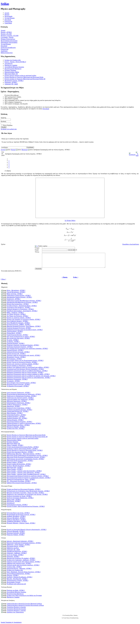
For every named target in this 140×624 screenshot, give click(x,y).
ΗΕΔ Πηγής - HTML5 (13, 501)
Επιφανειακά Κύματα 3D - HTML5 (17, 411)
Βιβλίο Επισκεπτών (7, 52)
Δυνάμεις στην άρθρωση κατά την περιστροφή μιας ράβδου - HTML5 (28, 367)
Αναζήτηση (4, 51)
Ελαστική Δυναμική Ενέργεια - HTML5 (19, 328)
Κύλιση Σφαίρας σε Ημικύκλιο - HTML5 (19, 365)
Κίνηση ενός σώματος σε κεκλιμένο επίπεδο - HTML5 (23, 319)
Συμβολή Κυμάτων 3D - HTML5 (17, 418)
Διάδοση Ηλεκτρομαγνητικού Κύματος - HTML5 (22, 483)
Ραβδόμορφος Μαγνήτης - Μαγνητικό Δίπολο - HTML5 (24, 454)
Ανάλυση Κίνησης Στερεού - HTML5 (18, 352)
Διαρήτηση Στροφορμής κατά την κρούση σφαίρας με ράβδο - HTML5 (28, 374)
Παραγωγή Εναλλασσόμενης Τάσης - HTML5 (21, 479)
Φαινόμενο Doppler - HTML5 (16, 427)
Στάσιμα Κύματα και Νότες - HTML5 (18, 425)
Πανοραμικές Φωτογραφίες (9, 42)
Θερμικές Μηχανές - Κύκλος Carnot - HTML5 (21, 523)
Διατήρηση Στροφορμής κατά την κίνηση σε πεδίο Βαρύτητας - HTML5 (28, 377)
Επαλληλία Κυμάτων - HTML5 (16, 415)
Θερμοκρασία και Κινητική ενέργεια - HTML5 (21, 514)
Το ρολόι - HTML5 (13, 340)
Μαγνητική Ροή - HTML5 (15, 467)
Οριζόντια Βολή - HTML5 (15, 331)
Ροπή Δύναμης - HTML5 (14, 359)
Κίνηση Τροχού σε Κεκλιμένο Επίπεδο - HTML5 (22, 362)
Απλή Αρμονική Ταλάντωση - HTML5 (18, 392)
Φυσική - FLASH (6, 34)
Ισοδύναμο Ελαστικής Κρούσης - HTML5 (20, 347)
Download (8, 20)
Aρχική (7, 13)
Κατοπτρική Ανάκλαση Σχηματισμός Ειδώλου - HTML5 (24, 543)
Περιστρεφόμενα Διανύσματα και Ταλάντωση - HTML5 (24, 394)
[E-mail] (137, 153)
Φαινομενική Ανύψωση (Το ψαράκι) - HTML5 (21, 558)
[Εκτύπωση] (132, 153)
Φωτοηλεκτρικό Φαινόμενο (13, 68)
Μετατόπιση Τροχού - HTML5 (14, 80)
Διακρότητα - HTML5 (13, 406)
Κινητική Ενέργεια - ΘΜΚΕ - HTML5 (18, 324)
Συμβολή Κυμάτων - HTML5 (16, 416)
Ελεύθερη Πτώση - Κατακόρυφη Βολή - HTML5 (22, 306)
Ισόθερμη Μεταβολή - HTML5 (16, 519)
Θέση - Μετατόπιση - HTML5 (16, 290)
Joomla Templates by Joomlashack (11, 622)
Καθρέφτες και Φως (13, 548)
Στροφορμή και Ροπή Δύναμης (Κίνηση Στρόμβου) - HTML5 (25, 369)
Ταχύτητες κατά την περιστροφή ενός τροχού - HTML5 (23, 355)
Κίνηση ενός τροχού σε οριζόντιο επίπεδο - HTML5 (22, 364)
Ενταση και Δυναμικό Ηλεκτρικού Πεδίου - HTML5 (23, 447)
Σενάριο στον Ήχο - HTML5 (15, 428)
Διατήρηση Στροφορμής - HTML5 (17, 379)
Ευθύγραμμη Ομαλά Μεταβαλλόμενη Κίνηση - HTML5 (24, 300)
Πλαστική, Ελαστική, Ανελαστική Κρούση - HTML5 (23, 345)
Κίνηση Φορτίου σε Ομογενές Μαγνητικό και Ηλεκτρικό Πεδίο (24, 77)
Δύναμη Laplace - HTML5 (15, 462)
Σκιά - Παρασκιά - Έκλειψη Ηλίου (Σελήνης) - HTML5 (23, 572)
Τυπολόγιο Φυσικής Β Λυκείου (16, 609)
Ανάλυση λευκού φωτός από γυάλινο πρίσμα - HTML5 (23, 561)
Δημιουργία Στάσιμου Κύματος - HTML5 (19, 421)
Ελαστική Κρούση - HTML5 (15, 343)
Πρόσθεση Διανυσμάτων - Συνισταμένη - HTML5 (22, 311)
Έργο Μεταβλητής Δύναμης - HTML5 (18, 323)
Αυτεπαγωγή (8, 63)
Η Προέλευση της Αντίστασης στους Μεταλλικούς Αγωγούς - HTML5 (28, 491)
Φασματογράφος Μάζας (12, 72)
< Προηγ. (65, 277)
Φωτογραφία (8, 16)
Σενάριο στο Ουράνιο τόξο (13, 60)
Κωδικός (3, 121)
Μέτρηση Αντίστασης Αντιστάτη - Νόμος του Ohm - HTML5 (25, 492)
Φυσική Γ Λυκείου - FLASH (9, 35)
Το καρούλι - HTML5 (13, 381)
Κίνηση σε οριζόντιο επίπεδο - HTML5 (19, 318)
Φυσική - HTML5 (6, 32)
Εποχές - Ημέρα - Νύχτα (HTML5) (15, 62)
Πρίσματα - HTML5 (11, 82)
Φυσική (7, 14)
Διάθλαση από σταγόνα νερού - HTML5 (19, 563)
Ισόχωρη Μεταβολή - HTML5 (16, 518)
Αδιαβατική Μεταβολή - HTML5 (17, 521)
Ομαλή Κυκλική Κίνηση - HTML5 (17, 335)
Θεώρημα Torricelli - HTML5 (16, 533)
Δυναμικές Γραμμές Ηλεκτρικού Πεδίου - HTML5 (22, 448)
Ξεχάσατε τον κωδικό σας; (9, 129)
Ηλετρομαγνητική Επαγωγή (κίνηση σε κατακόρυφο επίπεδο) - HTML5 (28, 477)
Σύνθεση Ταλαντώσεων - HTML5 (17, 404)
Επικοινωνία (8, 21)
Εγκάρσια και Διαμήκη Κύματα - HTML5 (19, 409)
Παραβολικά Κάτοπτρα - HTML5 (17, 551)
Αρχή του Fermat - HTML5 (15, 555)
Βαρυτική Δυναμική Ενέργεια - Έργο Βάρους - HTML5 (24, 326)
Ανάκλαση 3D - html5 (11, 84)
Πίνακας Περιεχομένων (8, 39)
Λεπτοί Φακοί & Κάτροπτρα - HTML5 (18, 573)
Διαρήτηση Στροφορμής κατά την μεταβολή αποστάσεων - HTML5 (27, 371)
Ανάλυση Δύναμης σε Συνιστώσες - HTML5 (20, 309)
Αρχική (3, 30)
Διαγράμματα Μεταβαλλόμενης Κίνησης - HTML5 (22, 302)
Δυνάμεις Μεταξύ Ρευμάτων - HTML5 (18, 466)
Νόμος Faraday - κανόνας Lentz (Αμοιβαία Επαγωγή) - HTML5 (26, 474)
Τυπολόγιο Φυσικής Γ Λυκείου (16, 610)
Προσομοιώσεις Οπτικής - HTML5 (17, 580)
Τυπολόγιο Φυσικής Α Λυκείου (16, 607)
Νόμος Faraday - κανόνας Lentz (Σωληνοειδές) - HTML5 (24, 471)
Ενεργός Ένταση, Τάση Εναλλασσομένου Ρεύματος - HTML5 (26, 506)
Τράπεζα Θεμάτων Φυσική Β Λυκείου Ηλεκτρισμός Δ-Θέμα (25, 605)
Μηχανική (25, 149)
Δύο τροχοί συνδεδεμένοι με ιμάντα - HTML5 (21, 336)
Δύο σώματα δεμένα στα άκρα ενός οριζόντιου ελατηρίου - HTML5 (27, 348)
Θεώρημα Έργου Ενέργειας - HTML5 (18, 384)
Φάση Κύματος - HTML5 (14, 413)
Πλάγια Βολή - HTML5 (14, 333)
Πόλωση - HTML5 (12, 575)
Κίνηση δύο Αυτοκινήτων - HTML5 (18, 304)
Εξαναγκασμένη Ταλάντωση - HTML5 (18, 403)
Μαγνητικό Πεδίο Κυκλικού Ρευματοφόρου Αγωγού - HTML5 (26, 457)
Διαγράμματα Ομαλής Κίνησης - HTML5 (19, 297)
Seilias (5, 3)
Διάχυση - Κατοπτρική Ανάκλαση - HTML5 (20, 541)
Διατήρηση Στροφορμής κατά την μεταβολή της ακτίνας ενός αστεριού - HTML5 (31, 376)
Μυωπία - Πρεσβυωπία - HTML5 (17, 579)
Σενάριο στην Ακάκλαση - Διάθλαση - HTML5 (21, 560)
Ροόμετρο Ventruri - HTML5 (15, 534)
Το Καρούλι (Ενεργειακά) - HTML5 (18, 386)
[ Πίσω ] (3, 279)
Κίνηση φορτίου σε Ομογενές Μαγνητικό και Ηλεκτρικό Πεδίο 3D (25, 79)
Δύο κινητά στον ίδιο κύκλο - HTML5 (18, 338)
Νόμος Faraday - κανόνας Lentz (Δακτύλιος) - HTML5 (23, 472)
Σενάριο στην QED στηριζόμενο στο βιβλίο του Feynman (24, 595)
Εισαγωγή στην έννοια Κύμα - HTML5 (19, 408)
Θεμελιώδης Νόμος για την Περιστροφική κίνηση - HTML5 (25, 360)
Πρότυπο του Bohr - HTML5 (16, 590)
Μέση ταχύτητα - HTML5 (15, 294)
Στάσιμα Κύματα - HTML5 (15, 420)
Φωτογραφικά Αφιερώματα (9, 41)
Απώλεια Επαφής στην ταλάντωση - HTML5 (20, 399)
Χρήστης (3, 118)
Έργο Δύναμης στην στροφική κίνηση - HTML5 (21, 382)
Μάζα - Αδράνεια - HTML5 (15, 312)
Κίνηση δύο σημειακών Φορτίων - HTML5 (20, 452)
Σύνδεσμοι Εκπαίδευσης (8, 47)
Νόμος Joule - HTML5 (14, 499)
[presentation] (70, 229)
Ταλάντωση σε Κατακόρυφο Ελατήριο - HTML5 (21, 396)
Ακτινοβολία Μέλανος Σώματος (14, 67)
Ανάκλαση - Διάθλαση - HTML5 (17, 553)
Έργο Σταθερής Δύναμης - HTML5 (17, 321)
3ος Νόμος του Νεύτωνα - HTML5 (17, 316)
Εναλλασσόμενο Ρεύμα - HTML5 (17, 504)
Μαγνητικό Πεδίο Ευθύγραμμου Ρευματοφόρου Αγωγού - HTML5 (27, 455)
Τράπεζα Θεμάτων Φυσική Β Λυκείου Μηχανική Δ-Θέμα (24, 603)
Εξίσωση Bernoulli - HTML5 (16, 531)
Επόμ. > (75, 277)
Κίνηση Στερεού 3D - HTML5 (16, 353)
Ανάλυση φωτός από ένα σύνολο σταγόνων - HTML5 (23, 565)
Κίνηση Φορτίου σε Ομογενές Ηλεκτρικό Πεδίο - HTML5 (25, 450)
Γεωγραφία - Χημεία (7, 37)
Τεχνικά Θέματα (9, 18)
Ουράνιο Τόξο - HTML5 (14, 567)
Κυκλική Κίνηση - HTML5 (15, 350)
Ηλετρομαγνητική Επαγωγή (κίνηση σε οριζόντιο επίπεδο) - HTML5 (28, 476)
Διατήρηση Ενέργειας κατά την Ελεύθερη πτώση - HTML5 (25, 329)
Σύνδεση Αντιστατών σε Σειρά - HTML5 (19, 496)
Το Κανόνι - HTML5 (13, 341)
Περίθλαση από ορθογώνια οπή (16, 584)
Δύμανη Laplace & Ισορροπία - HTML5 (19, 464)
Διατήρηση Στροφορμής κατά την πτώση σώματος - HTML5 (25, 372)
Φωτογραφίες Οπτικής (13, 582)
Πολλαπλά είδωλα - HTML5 (15, 546)
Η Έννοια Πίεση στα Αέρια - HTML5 (18, 513)
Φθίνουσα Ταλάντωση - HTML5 (17, 401)
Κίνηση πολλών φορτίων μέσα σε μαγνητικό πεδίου (20, 75)
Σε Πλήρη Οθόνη (70, 220)
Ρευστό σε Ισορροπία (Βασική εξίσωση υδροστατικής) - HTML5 (26, 529)
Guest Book (8, 23)
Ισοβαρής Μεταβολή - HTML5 (16, 516)
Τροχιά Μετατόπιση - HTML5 (16, 292)
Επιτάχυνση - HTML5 (13, 299)
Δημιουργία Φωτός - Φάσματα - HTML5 (19, 568)
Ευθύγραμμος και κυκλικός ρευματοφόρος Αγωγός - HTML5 (25, 459)
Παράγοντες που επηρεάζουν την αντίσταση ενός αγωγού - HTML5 (27, 494)
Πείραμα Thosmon (10, 70)
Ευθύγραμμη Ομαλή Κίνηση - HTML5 (19, 295)
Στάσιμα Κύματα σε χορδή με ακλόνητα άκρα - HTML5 (24, 423)
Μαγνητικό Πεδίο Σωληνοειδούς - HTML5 (20, 460)
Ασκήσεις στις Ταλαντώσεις (15, 612)
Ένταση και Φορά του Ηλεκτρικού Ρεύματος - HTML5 (23, 489)
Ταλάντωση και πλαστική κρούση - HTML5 (20, 397)
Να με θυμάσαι (7, 125)
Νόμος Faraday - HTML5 (14, 469)
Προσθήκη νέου (127, 244)
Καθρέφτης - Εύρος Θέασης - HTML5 (18, 544)
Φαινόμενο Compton (11, 65)
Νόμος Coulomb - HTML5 (15, 445)
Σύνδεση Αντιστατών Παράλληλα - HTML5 (20, 498)
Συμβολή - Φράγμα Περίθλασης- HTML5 (19, 577)
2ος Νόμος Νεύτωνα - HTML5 (16, 314)
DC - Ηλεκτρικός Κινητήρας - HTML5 (18, 481)
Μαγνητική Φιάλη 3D (11, 74)
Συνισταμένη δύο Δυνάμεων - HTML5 (18, 307)
